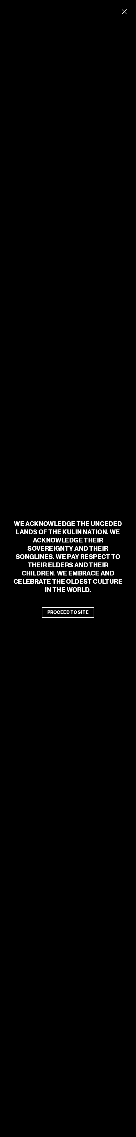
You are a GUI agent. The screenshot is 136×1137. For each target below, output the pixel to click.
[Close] (124, 11)
